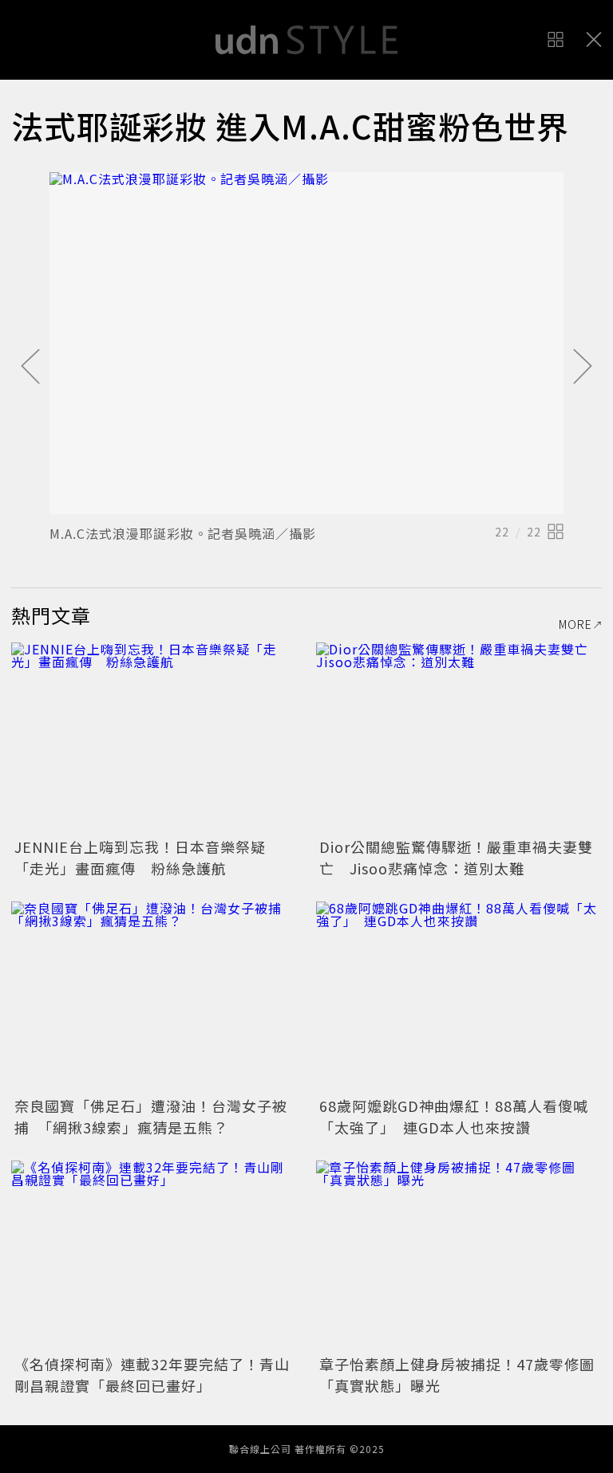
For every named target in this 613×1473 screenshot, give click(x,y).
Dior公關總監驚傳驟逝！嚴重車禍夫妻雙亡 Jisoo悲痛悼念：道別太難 (456, 857)
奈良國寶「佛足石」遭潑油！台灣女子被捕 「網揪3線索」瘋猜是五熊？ (150, 1116)
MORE (575, 624)
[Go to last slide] (30, 367)
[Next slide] (583, 367)
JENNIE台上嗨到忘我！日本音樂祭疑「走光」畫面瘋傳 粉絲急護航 (140, 857)
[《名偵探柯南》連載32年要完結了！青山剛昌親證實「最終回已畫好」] (154, 1256)
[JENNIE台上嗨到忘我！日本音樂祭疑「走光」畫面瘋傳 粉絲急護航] (154, 737)
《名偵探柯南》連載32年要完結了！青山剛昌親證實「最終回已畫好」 (152, 1374)
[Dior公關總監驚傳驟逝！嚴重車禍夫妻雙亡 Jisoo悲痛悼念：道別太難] (459, 737)
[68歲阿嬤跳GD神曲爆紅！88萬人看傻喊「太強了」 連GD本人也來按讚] (459, 996)
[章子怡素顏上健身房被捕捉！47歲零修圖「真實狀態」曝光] (459, 1256)
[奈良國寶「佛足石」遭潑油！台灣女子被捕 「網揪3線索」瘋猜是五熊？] (154, 996)
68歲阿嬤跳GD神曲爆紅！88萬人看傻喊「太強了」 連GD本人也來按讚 (453, 1116)
